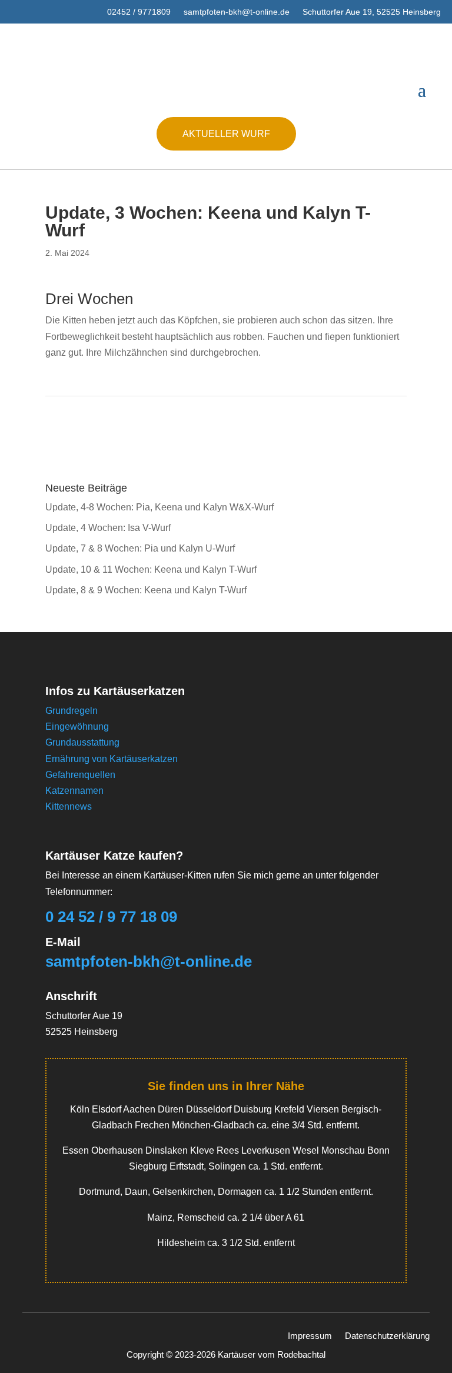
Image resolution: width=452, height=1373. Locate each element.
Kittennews (68, 806)
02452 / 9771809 (139, 12)
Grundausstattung (82, 742)
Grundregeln (71, 711)
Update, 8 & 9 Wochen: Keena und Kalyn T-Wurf (146, 590)
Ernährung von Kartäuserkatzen (111, 759)
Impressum (310, 1335)
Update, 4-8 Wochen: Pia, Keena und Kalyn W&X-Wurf (159, 507)
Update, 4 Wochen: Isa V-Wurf (108, 528)
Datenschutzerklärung (387, 1335)
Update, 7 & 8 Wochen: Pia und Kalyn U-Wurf (140, 548)
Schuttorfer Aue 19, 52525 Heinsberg (372, 12)
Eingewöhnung (77, 726)
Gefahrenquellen (80, 775)
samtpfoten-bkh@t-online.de (237, 12)
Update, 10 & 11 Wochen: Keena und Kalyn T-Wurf (151, 569)
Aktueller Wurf (226, 134)
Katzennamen (74, 791)
